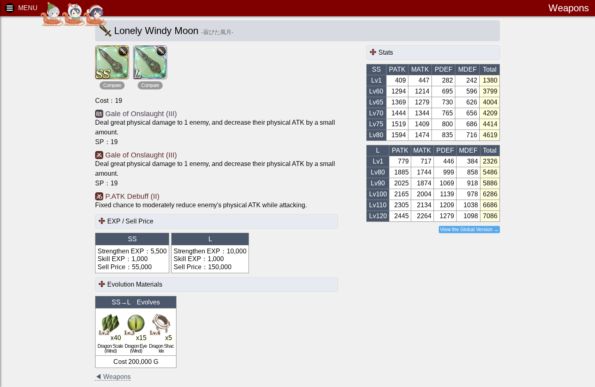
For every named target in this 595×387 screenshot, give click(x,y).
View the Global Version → (469, 229)
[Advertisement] (40, 145)
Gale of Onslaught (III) (141, 114)
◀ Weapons (113, 376)
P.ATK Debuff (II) (132, 196)
